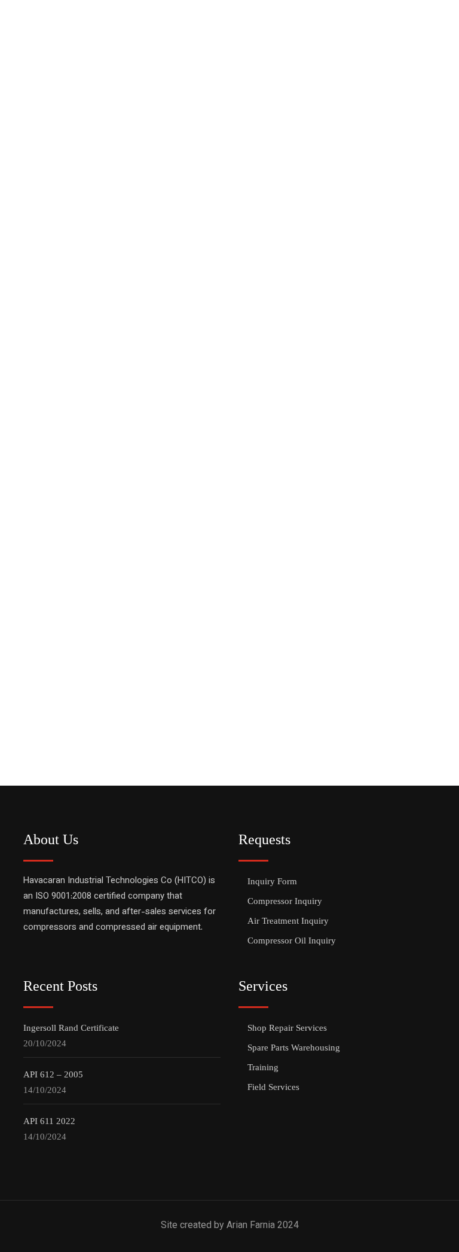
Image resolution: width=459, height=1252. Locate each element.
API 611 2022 (49, 1121)
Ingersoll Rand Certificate (71, 1028)
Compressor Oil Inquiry (291, 940)
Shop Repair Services (287, 1028)
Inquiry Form (272, 881)
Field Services (273, 1087)
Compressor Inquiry (284, 901)
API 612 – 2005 (53, 1074)
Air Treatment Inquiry (288, 921)
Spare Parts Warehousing (293, 1047)
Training (263, 1067)
